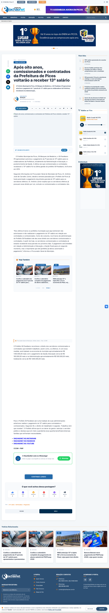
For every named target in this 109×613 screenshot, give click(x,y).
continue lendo (39, 477)
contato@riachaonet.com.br (27, 99)
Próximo (48, 288)
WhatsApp (65, 458)
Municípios (13, 17)
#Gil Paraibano (19, 504)
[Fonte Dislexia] (51, 108)
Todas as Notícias (22, 60)
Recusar (90, 609)
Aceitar (101, 609)
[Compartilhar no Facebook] (8, 76)
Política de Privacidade (54, 610)
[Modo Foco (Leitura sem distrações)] (60, 108)
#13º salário (12, 504)
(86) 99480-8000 (73, 581)
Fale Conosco (40, 589)
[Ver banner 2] (54, 48)
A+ (40, 108)
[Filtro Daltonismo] (63, 108)
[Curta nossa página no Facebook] (107, 2)
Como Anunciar (32, 2)
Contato (65, 17)
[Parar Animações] (71, 108)
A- (32, 108)
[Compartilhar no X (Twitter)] (8, 82)
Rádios (43, 2)
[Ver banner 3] (55, 48)
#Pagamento (26, 504)
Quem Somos (21, 2)
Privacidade (39, 585)
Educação (32, 17)
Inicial (5, 17)
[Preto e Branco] (48, 108)
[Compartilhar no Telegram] (8, 87)
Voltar (22, 511)
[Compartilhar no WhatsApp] (8, 71)
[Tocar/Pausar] (82, 125)
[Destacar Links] (55, 108)
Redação (22, 97)
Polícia (23, 17)
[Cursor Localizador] (67, 108)
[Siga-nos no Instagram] (104, 2)
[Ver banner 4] (57, 48)
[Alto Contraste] (44, 108)
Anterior (38, 288)
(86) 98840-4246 (63, 581)
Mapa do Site (40, 592)
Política (40, 17)
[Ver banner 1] (51, 48)
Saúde (49, 17)
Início (15, 60)
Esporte (56, 17)
